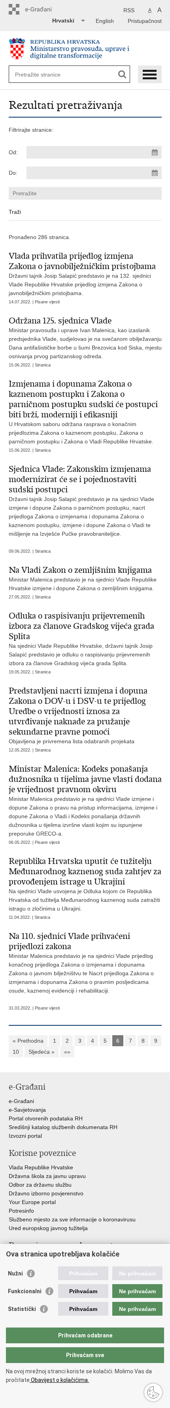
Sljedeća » (41, 1052)
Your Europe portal (32, 1202)
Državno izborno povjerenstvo (46, 1193)
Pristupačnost (145, 21)
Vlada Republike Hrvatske (41, 1167)
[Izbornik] (150, 74)
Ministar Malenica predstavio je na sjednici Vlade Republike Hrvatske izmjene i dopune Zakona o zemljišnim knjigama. (83, 578)
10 (16, 1052)
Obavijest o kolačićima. (59, 1380)
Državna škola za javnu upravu (47, 1176)
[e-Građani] (42, 9)
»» (67, 1052)
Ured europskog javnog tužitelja (48, 1228)
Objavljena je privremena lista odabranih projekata (78, 715)
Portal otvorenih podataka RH (46, 1118)
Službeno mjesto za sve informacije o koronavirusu (72, 1219)
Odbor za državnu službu (40, 1185)
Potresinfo (21, 1211)
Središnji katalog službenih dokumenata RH (63, 1127)
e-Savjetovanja (27, 1110)
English (105, 21)
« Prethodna (28, 1041)
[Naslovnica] (85, 49)
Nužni (15, 1273)
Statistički (22, 1309)
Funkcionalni (25, 1291)
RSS (128, 10)
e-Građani (21, 1101)
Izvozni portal (25, 1136)
